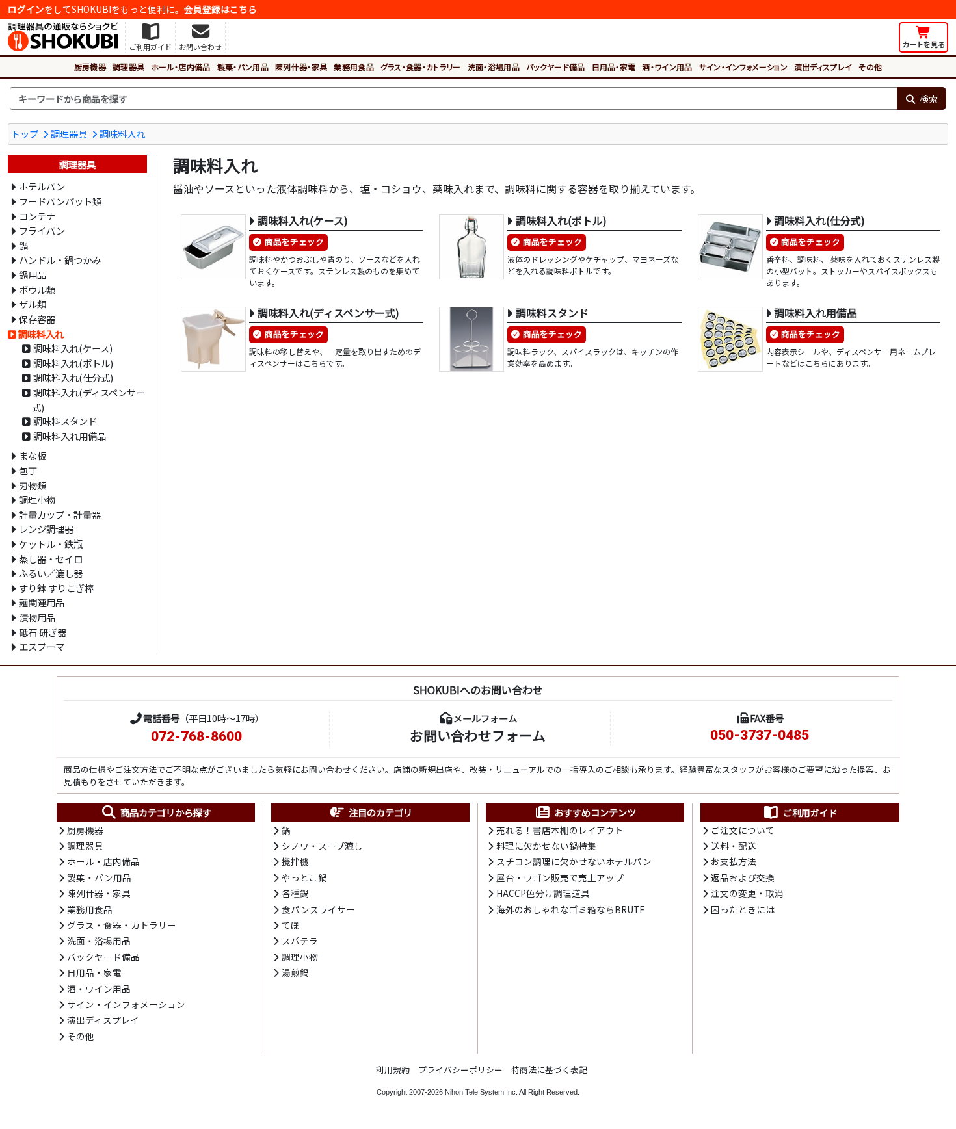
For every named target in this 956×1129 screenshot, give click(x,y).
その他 (870, 66)
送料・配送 (733, 845)
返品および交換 (743, 877)
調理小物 (37, 499)
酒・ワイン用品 (667, 66)
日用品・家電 (614, 66)
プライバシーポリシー (460, 1069)
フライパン (42, 230)
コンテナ (37, 216)
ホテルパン (42, 186)
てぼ (291, 924)
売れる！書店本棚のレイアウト (560, 830)
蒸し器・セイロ (51, 558)
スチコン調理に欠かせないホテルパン (574, 861)
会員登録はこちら (220, 9)
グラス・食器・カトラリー (420, 66)
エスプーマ (41, 646)
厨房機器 (90, 66)
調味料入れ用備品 (69, 436)
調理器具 (128, 66)
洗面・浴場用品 (494, 66)
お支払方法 (733, 861)
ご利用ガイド (810, 812)
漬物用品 (37, 617)
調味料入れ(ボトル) (73, 363)
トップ (24, 133)
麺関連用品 (41, 602)
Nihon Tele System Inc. (481, 1092)
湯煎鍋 (295, 972)
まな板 (32, 455)
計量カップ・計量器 (60, 514)
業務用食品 (354, 66)
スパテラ (300, 940)
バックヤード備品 (555, 66)
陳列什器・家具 (301, 66)
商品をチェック (294, 241)
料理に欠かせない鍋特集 (546, 845)
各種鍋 (295, 893)
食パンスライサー (318, 909)
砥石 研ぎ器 (42, 632)
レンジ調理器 (46, 529)
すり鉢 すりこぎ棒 (56, 588)
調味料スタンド (65, 421)
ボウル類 (37, 289)
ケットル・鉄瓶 (51, 544)
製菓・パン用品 (243, 66)
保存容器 (37, 319)
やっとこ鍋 (304, 877)
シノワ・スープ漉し (322, 845)
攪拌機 (295, 861)
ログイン (26, 9)
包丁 (28, 470)
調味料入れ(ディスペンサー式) (88, 399)
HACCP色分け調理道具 (543, 893)
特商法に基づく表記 (549, 1069)
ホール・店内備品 (181, 66)
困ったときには (743, 909)
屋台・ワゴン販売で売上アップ (560, 877)
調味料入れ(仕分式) (73, 377)
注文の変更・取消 (747, 893)
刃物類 (32, 485)
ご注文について (743, 830)
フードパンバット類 (60, 201)
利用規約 (393, 1069)
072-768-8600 (196, 736)
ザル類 (32, 304)
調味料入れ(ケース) (73, 348)
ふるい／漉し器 (51, 573)
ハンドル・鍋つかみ (60, 259)
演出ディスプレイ (823, 66)
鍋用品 (32, 274)
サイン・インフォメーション (743, 66)
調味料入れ (122, 133)
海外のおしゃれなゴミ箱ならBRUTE (570, 909)
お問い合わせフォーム (478, 735)
